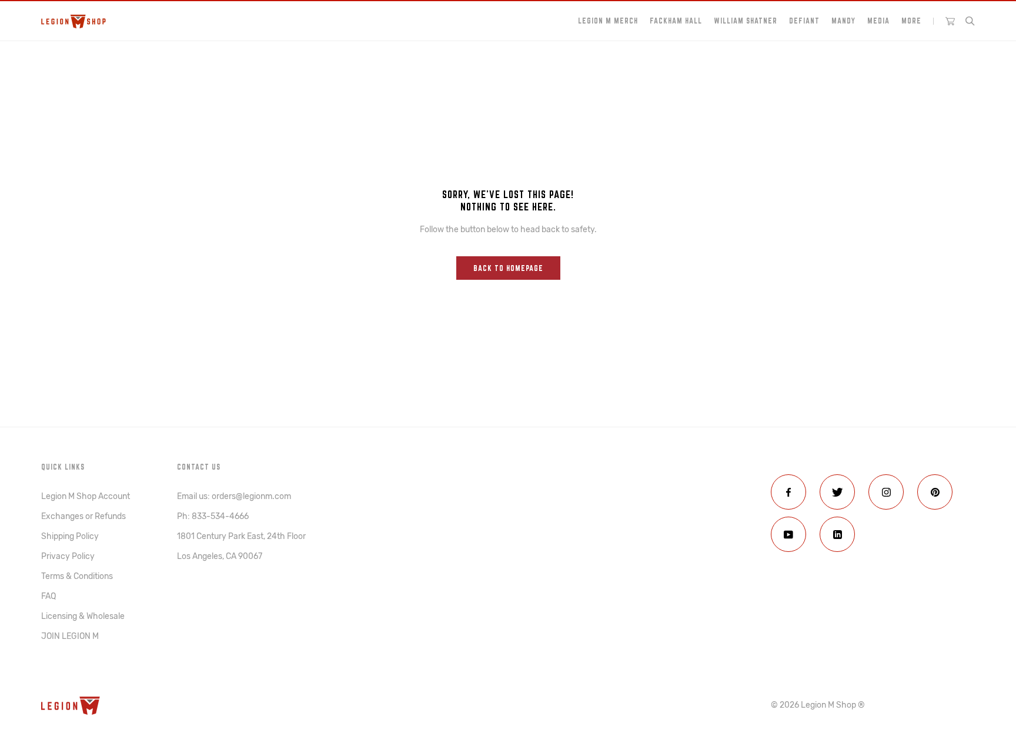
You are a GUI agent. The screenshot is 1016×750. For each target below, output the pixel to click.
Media (878, 20)
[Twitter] (837, 492)
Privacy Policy (68, 556)
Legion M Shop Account (85, 496)
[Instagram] (886, 492)
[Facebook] (788, 492)
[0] (950, 21)
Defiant (804, 20)
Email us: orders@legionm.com (234, 496)
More (911, 20)
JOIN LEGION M (70, 636)
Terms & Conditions (77, 576)
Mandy (843, 20)
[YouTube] (788, 534)
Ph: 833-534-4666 (213, 516)
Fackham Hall (676, 20)
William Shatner (745, 20)
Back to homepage (508, 268)
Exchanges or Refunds (83, 516)
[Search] (970, 21)
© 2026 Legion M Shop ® (818, 705)
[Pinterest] (934, 492)
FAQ (48, 596)
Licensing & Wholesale (83, 616)
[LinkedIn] (837, 534)
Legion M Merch (608, 20)
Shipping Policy (70, 536)
